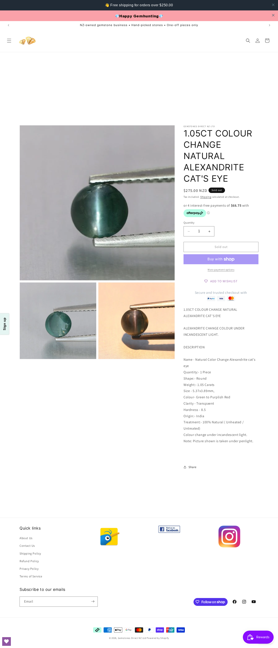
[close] (273, 5)
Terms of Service (31, 576)
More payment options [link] (221, 269)
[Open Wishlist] (6, 641)
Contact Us (27, 546)
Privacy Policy (29, 569)
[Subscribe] (93, 601)
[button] (9, 40)
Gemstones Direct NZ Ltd (132, 638)
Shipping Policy (30, 553)
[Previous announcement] (8, 25)
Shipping (205, 196)
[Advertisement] (139, 84)
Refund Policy (29, 561)
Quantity (189, 223)
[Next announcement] (269, 25)
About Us (26, 538)
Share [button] (193, 467)
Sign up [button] (4, 324)
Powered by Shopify (158, 638)
